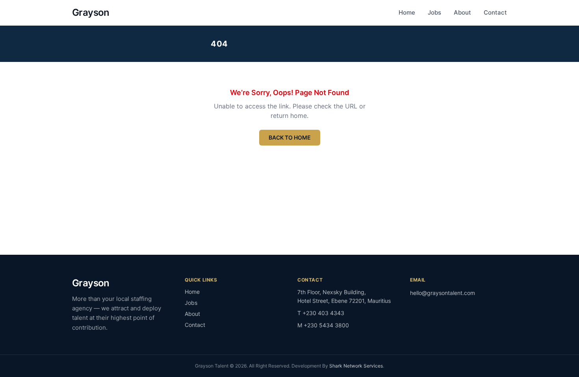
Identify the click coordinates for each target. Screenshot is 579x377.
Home (407, 12)
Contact (495, 12)
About (462, 12)
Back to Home (290, 137)
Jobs (434, 12)
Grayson (90, 12)
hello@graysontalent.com (442, 292)
